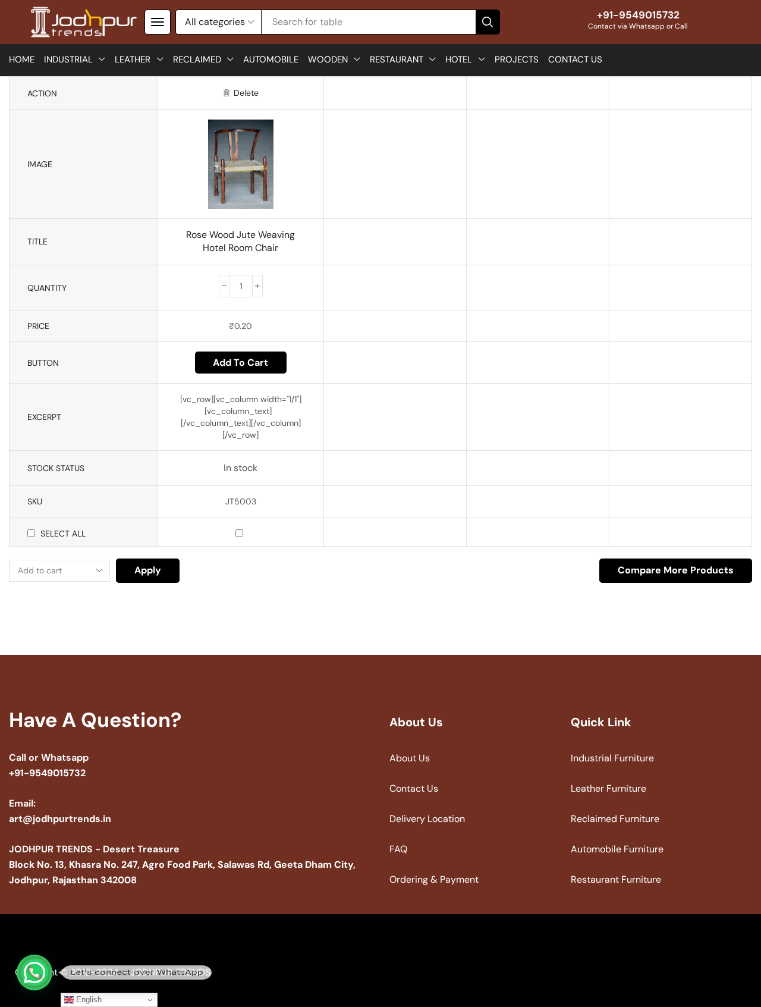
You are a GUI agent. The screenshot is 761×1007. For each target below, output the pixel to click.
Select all (63, 533)
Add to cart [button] (240, 362)
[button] (157, 22)
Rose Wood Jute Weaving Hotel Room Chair (240, 241)
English (88, 999)
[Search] (487, 22)
